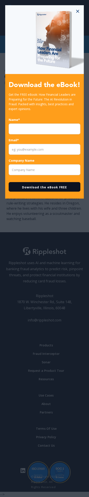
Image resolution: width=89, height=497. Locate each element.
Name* (14, 119)
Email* (14, 140)
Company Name (21, 160)
